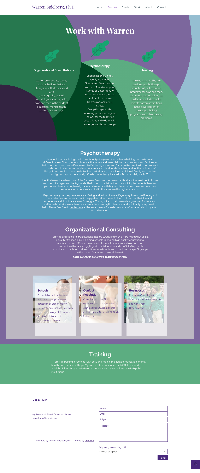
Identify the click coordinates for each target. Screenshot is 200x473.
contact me (76, 207)
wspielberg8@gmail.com (45, 418)
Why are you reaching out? (112, 447)
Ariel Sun (89, 440)
